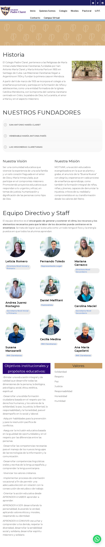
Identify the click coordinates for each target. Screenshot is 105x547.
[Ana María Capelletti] (85, 332)
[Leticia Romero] (15, 246)
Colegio (63, 11)
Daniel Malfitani (51, 300)
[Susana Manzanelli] (15, 332)
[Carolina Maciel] (85, 291)
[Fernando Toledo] (50, 246)
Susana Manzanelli (13, 349)
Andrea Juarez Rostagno (16, 304)
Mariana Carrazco (81, 263)
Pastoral (86, 11)
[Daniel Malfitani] (50, 285)
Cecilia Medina (50, 339)
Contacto (35, 18)
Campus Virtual (52, 18)
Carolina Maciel (86, 306)
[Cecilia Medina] (50, 324)
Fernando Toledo (52, 261)
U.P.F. (97, 11)
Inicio (33, 11)
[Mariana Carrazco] (85, 246)
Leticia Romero (16, 261)
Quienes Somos (47, 11)
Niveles (75, 11)
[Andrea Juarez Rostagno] (15, 288)
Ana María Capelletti (82, 349)
